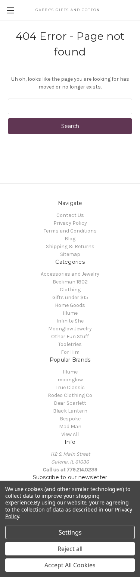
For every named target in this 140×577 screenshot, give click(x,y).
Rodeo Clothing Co (70, 395)
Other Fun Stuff (70, 336)
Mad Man (70, 426)
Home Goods (70, 305)
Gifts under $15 (70, 297)
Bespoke (70, 419)
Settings (70, 532)
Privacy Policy (70, 223)
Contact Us (70, 215)
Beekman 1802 (70, 282)
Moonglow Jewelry (70, 329)
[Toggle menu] (10, 10)
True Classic (70, 387)
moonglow (70, 379)
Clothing (70, 289)
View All (70, 434)
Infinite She (70, 321)
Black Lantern (70, 411)
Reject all (70, 549)
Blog (70, 238)
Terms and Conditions (70, 231)
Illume (70, 313)
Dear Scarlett (70, 403)
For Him (70, 352)
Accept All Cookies (70, 565)
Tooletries (70, 344)
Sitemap (70, 254)
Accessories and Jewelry (70, 274)
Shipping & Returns (70, 246)
